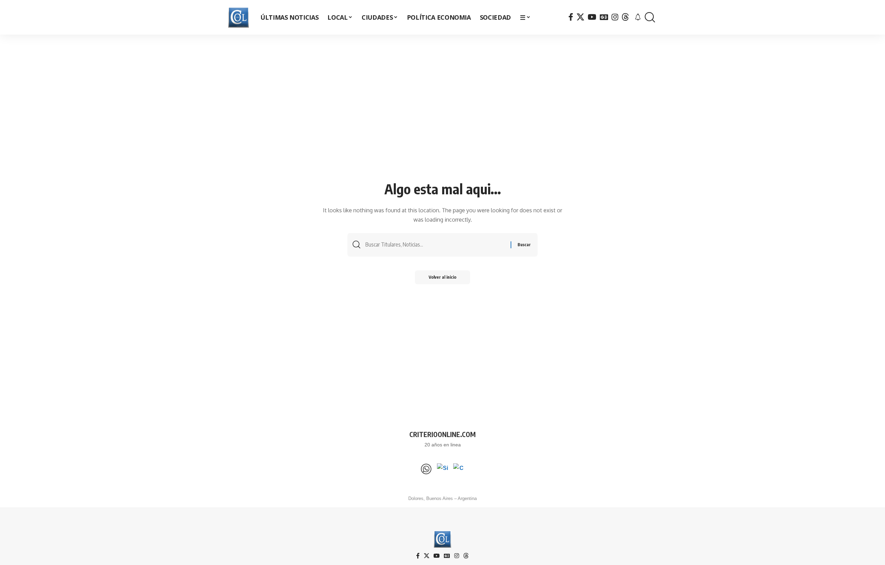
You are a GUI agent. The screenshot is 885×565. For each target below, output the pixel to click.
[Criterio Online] (238, 17)
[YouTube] (592, 17)
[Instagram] (615, 17)
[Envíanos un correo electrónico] (458, 468)
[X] (580, 17)
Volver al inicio (442, 277)
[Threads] (625, 17)
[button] (650, 17)
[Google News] (604, 17)
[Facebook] (571, 17)
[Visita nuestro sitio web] (442, 468)
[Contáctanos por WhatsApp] (426, 468)
